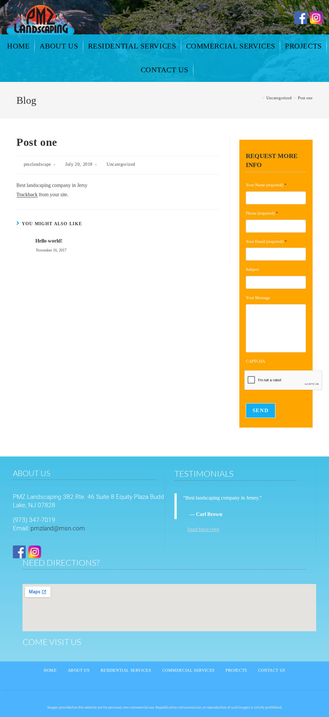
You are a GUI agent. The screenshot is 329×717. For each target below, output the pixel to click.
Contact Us (271, 670)
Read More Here (203, 529)
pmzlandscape (37, 164)
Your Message (258, 297)
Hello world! (48, 240)
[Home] (258, 97)
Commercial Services (188, 670)
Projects (236, 670)
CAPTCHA (255, 361)
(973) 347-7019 (34, 520)
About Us (79, 670)
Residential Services (126, 670)
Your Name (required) (266, 184)
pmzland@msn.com (58, 528)
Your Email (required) (266, 241)
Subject (252, 269)
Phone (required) (262, 213)
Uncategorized (121, 164)
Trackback (27, 194)
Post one (305, 97)
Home (50, 670)
